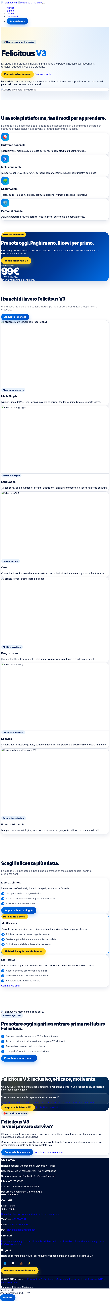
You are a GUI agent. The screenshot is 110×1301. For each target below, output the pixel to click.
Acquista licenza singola (18, 910)
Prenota (7, 1297)
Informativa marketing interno (89, 1241)
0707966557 (19, 1219)
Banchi (10, 10)
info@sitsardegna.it (18, 1224)
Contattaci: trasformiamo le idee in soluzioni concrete (30, 1214)
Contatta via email (10, 985)
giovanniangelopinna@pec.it (22, 1229)
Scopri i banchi (43, 74)
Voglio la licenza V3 (16, 260)
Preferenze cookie (11, 1244)
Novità (10, 7)
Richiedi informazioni (47, 1107)
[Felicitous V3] (21, 2)
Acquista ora (17, 21)
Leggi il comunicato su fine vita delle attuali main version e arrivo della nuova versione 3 (49, 1102)
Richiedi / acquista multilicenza (23, 951)
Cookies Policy (31, 1241)
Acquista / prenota (15, 316)
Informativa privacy (11, 1241)
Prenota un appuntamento (48, 1152)
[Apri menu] (43, 3)
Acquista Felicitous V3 (18, 1107)
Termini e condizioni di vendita (56, 1241)
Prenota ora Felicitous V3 (19, 1270)
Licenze (11, 13)
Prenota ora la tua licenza (19, 1058)
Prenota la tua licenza (17, 74)
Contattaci (12, 16)
